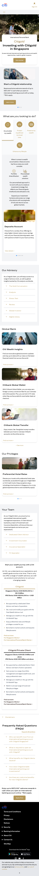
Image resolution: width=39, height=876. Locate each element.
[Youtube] (19, 858)
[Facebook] (23, 858)
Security (7, 827)
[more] (4, 12)
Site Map (7, 844)
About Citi (8, 835)
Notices (7, 823)
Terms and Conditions (12, 812)
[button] (19, 107)
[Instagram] (16, 858)
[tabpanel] (19, 208)
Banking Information (12, 831)
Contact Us (8, 840)
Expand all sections (28, 732)
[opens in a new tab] (4, 5)
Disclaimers (8, 819)
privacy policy (19, 867)
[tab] (8, 130)
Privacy (6, 815)
